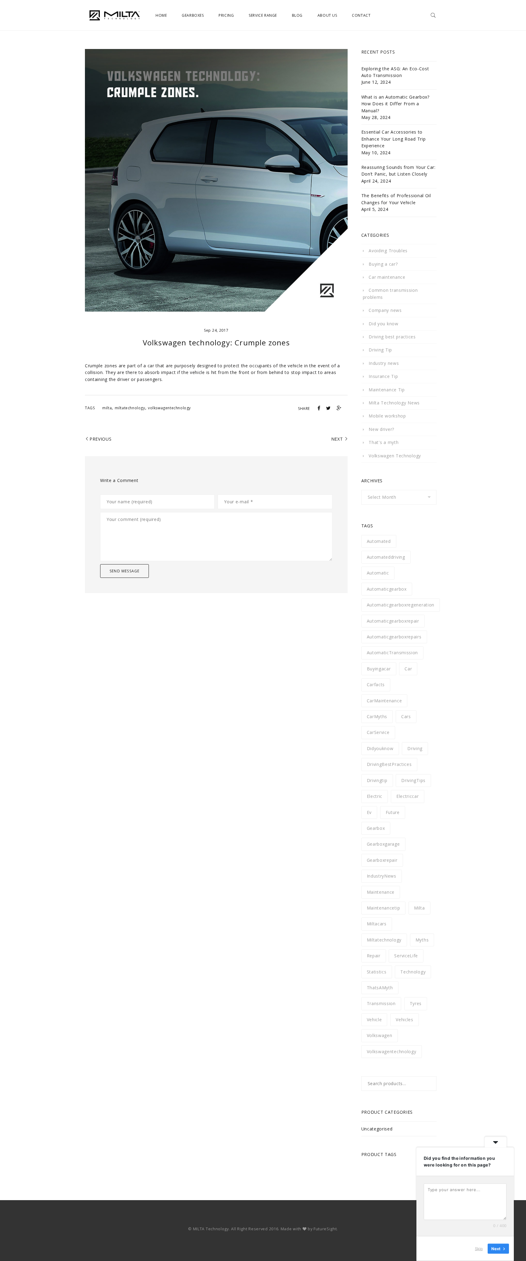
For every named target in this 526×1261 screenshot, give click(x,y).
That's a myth (383, 442)
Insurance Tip (383, 376)
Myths (422, 940)
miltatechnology (130, 407)
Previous (100, 439)
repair (373, 956)
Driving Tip (380, 350)
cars (406, 716)
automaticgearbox (387, 589)
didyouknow (380, 748)
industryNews (381, 876)
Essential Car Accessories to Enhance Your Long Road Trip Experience (393, 138)
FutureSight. (326, 1228)
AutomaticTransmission (392, 652)
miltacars (377, 924)
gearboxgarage (383, 844)
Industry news (384, 363)
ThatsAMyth (380, 987)
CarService (378, 732)
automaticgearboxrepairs (394, 637)
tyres (416, 1003)
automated (379, 541)
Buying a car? (383, 264)
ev (369, 812)
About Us (327, 15)
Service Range (263, 15)
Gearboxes (193, 15)
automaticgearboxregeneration (401, 605)
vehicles (404, 1019)
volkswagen (379, 1035)
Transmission (381, 1003)
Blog (297, 15)
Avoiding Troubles (388, 250)
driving (415, 748)
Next (337, 439)
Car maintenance (387, 277)
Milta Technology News (394, 403)
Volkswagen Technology (395, 456)
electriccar (407, 796)
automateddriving (386, 557)
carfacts (376, 684)
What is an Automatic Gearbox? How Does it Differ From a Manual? (395, 104)
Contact (361, 15)
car (408, 669)
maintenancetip (383, 908)
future (393, 812)
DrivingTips (413, 780)
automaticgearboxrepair (393, 621)
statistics (377, 972)
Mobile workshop (387, 416)
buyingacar (379, 669)
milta (107, 407)
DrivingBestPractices (389, 764)
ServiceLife (406, 956)
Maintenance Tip (387, 390)
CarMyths (377, 716)
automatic (378, 573)
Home (161, 15)
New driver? (381, 429)
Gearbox (376, 828)
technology (413, 972)
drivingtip (377, 780)
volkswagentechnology (169, 407)
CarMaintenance (384, 701)
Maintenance (381, 892)
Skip (479, 1248)
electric (375, 796)
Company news (385, 310)
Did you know (383, 324)
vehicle (374, 1019)
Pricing (226, 15)
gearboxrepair (382, 860)
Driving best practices (392, 337)
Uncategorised (377, 1129)
